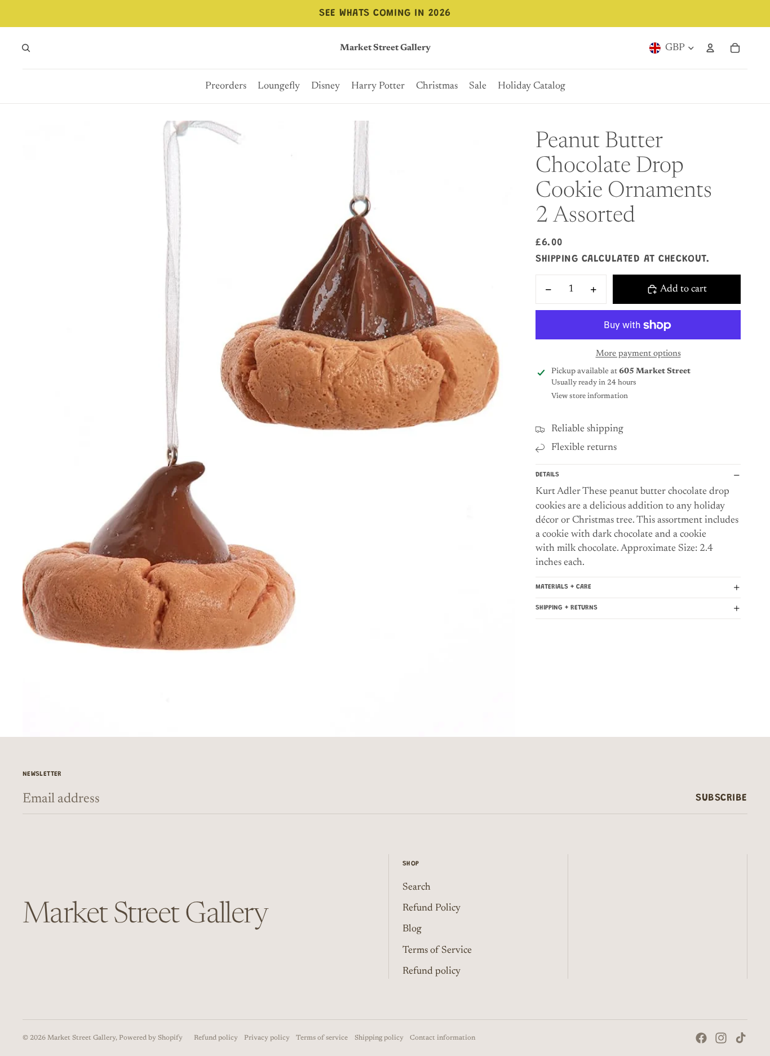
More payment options (638, 354)
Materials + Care (563, 587)
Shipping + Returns (567, 607)
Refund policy (431, 971)
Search (416, 887)
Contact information (442, 1038)
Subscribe (721, 798)
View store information (589, 396)
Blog (412, 929)
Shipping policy (379, 1038)
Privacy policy (267, 1038)
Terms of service (322, 1038)
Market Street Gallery (81, 1038)
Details (547, 474)
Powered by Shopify (151, 1038)
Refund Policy (431, 908)
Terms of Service (437, 950)
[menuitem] (225, 86)
